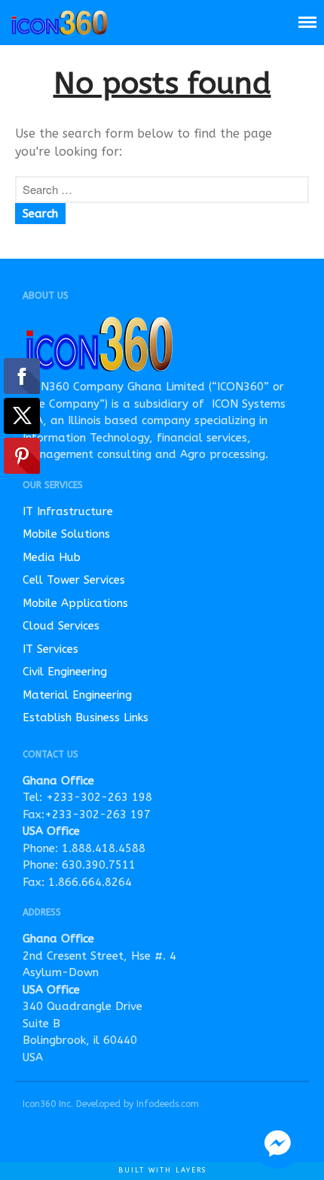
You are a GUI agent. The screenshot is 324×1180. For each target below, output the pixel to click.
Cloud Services (61, 625)
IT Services (50, 649)
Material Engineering (77, 695)
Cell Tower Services (74, 580)
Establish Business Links (85, 717)
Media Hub (52, 557)
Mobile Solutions (66, 534)
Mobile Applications (75, 603)
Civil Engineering (65, 671)
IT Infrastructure (68, 511)
